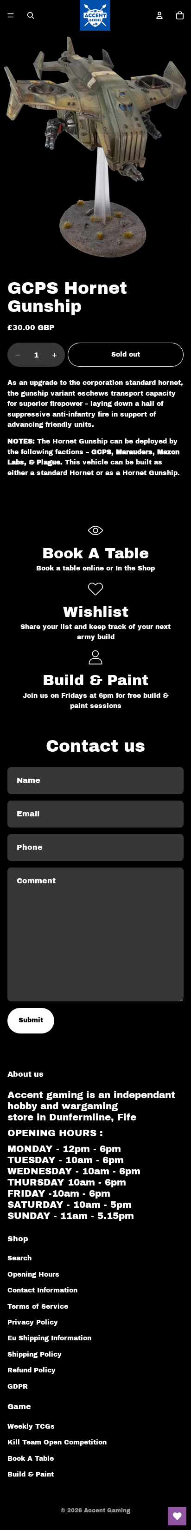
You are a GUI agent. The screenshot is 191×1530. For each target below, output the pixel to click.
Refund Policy (31, 1370)
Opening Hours (33, 1274)
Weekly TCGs (31, 1426)
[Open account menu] (159, 15)
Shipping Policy (34, 1354)
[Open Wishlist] (177, 1516)
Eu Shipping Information (49, 1338)
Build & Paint (30, 1474)
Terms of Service (37, 1306)
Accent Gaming (107, 1510)
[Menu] (10, 15)
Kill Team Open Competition (57, 1442)
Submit (31, 1020)
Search (19, 1258)
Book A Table (30, 1458)
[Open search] (30, 15)
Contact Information (42, 1290)
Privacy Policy (32, 1322)
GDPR (17, 1386)
